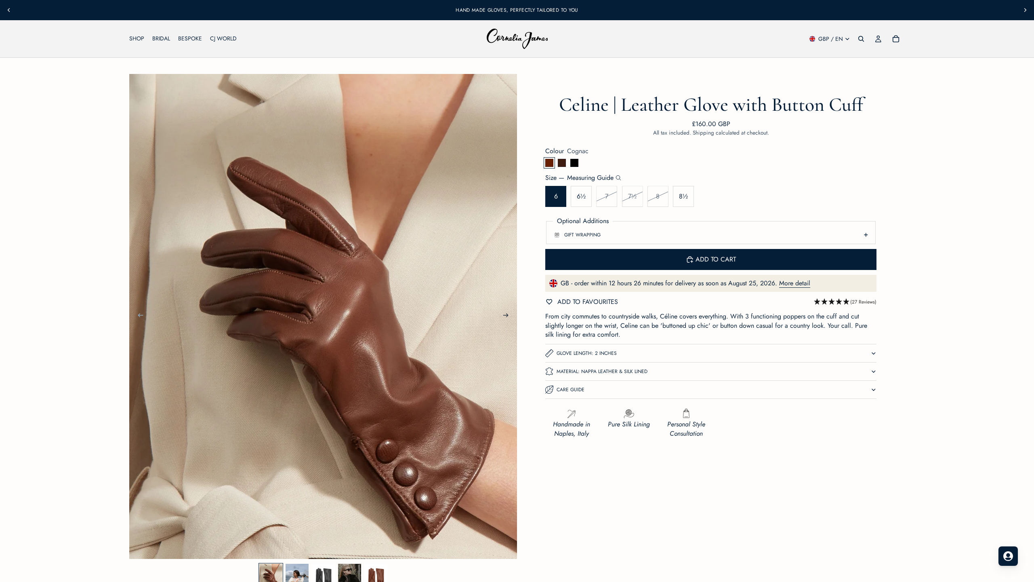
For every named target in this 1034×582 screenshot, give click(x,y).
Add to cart (716, 259)
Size (579, 177)
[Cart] (896, 39)
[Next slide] (1025, 10)
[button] (845, 302)
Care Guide (570, 389)
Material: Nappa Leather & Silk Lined (602, 371)
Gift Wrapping (582, 234)
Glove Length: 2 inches (587, 353)
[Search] (861, 39)
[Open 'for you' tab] (1008, 556)
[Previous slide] (9, 10)
